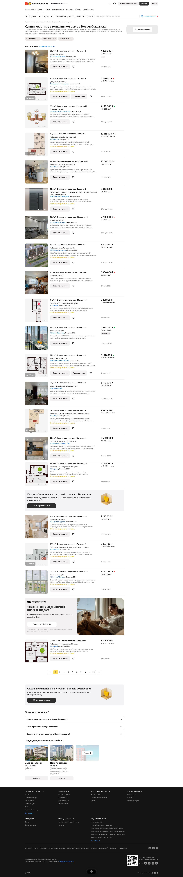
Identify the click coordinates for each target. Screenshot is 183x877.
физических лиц (43, 631)
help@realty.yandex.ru (67, 861)
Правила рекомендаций (99, 848)
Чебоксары (54, 137)
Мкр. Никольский (56, 388)
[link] (154, 4)
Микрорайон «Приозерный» (59, 196)
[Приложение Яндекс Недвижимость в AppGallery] (153, 863)
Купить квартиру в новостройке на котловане (107, 828)
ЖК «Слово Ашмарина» (58, 250)
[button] (114, 4)
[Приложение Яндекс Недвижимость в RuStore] (156, 863)
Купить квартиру (97, 822)
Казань (27, 807)
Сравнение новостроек (99, 797)
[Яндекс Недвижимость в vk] (149, 848)
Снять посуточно (31, 825)
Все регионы (95, 794)
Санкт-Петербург (31, 797)
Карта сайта (123, 848)
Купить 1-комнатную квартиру (101, 825)
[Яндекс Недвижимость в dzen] (153, 848)
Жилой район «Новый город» (60, 443)
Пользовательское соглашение (78, 848)
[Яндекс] (154, 873)
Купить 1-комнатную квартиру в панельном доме (108, 834)
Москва (27, 794)
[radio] (60, 672)
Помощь (113, 848)
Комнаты (61, 825)
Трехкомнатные (63, 801)
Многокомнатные (64, 794)
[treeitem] (31, 9)
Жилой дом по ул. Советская (60, 111)
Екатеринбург (29, 804)
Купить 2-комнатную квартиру (101, 837)
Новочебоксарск (133, 801)
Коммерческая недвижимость (68, 822)
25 (94, 672)
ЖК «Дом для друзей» (57, 522)
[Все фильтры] (27, 16)
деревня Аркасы (60, 194)
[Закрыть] (157, 16)
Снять (27, 822)
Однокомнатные (63, 797)
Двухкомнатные (63, 804)
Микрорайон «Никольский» (59, 84)
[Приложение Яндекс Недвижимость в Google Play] (149, 863)
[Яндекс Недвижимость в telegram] (157, 848)
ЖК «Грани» (54, 305)
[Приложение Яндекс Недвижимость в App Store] (145, 863)
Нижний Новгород (31, 810)
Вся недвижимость (31, 848)
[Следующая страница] (99, 672)
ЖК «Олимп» (54, 139)
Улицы (93, 801)
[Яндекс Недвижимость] (36, 3)
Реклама (43, 848)
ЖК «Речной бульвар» (57, 56)
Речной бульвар (55, 54)
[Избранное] (110, 4)
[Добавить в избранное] (73, 66)
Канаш (129, 797)
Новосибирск (29, 801)
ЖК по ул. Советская (57, 333)
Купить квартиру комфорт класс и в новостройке (108, 831)
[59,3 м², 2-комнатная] (37, 256)
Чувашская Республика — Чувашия (62, 192)
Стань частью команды (57, 848)
